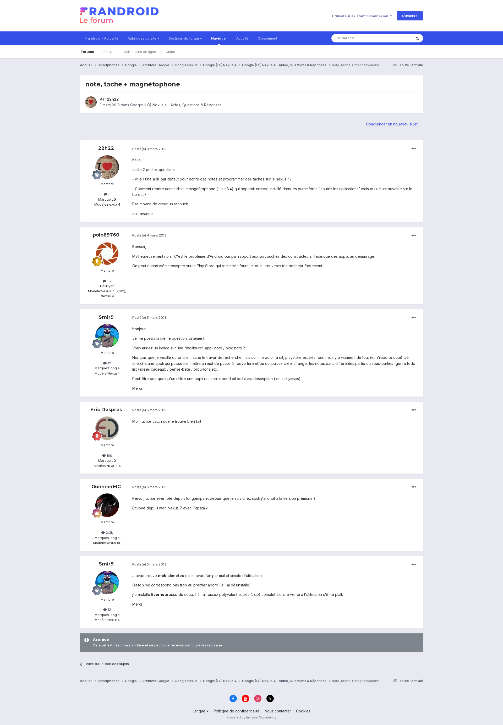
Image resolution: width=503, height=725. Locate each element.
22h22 (113, 99)
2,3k (109, 532)
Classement (267, 38)
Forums (87, 52)
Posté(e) (149, 149)
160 (109, 455)
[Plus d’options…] (413, 149)
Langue (199, 711)
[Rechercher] (417, 38)
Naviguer (219, 38)
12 (109, 363)
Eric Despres (106, 410)
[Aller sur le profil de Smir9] (107, 336)
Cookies (303, 711)
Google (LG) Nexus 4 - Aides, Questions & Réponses (176, 105)
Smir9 (106, 317)
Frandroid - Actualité (101, 38)
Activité (242, 38)
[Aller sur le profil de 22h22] (91, 102)
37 (109, 281)
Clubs (170, 52)
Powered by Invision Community (251, 717)
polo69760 (106, 235)
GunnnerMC (106, 487)
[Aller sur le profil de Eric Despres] (107, 428)
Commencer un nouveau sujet (392, 124)
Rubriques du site (142, 38)
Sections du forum (184, 38)
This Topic (396, 38)
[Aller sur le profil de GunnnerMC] (107, 505)
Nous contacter (278, 711)
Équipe (108, 52)
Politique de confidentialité (237, 711)
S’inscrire (410, 16)
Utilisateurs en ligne (140, 52)
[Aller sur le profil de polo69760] (107, 253)
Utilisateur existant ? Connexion (361, 16)
